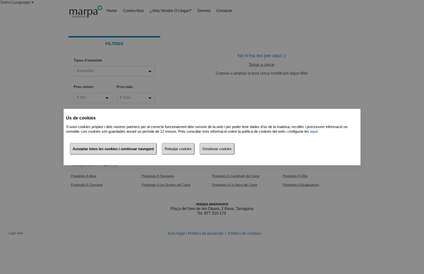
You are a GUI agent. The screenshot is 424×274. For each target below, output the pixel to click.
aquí (314, 131)
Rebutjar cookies (178, 149)
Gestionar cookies (217, 149)
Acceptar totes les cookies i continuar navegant (113, 149)
